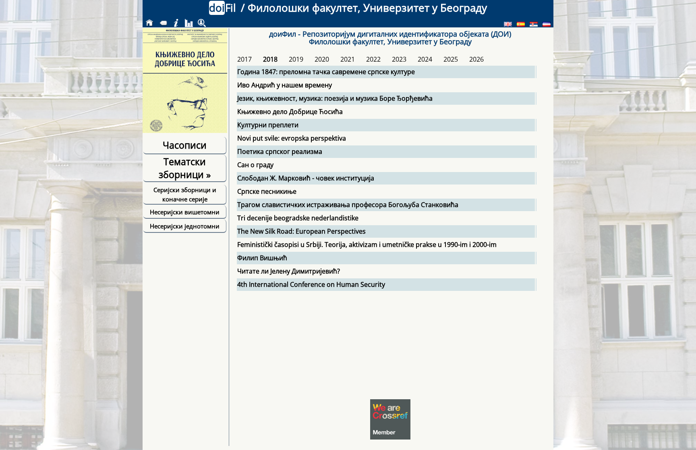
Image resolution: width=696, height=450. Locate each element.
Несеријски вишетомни (185, 212)
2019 (296, 59)
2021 (347, 59)
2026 (476, 59)
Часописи (185, 145)
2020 (322, 59)
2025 (450, 59)
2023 (399, 59)
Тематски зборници (185, 168)
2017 (244, 59)
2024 (425, 59)
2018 (270, 59)
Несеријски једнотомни (185, 226)
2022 (373, 59)
